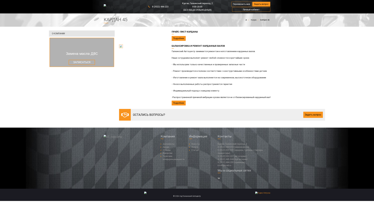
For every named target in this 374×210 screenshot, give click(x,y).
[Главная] (246, 20)
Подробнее (178, 38)
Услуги (194, 147)
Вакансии (167, 153)
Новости (195, 144)
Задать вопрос (261, 4)
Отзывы (167, 150)
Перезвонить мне (241, 4)
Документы (168, 144)
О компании (58, 33)
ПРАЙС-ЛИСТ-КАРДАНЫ (185, 31)
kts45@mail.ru (224, 165)
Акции (166, 147)
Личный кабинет (251, 9)
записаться (81, 62)
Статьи (195, 150)
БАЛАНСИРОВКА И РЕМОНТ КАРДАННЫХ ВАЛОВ (198, 46)
